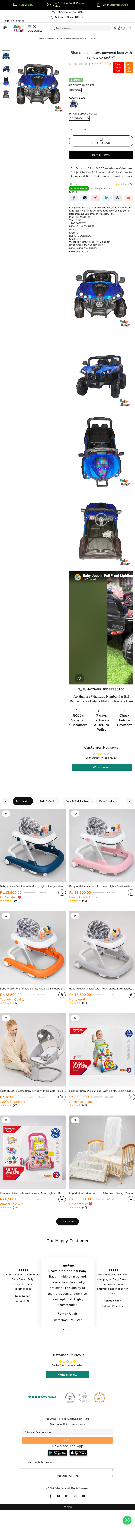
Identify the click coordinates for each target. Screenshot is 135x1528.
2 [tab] (66, 1329)
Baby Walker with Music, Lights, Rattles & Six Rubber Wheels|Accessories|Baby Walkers (33, 988)
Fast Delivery (26, 4)
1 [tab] (63, 1329)
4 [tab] (71, 1329)
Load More (67, 1221)
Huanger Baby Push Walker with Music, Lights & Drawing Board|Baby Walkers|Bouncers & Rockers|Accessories (33, 1193)
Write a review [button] (102, 767)
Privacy (48, 1462)
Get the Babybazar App (115, 4)
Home (41, 38)
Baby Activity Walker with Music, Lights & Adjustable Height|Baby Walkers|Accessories (102, 988)
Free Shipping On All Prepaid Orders (69, 5)
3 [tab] (68, 1329)
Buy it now (101, 155)
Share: (73, 192)
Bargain (78, 79)
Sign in (20, 20)
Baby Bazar (18, 28)
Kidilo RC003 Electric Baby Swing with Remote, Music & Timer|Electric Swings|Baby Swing (33, 1091)
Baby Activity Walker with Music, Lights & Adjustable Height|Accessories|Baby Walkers (33, 886)
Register (8, 20)
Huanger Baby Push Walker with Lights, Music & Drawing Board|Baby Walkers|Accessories (102, 1091)
